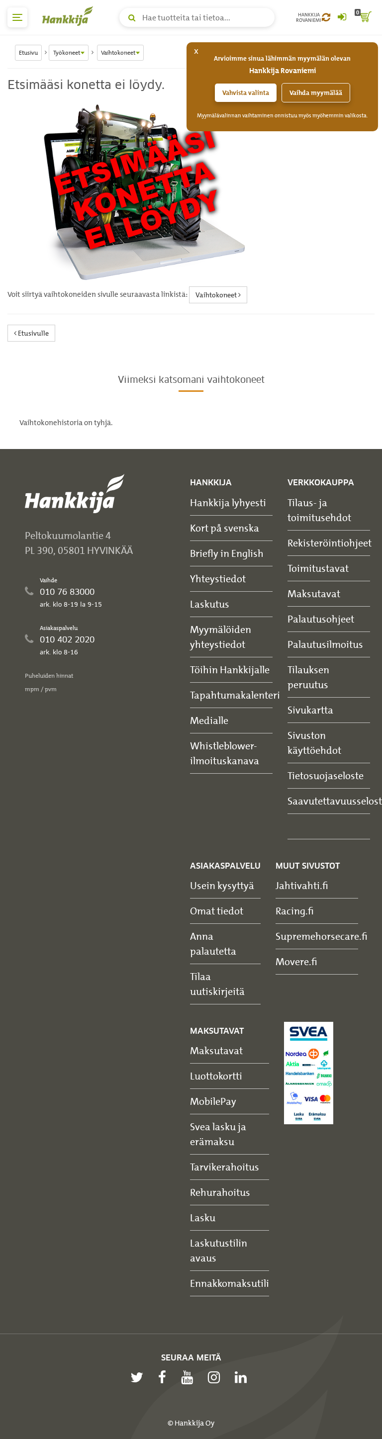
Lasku (202, 1217)
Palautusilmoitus (325, 644)
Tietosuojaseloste (325, 775)
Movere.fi (296, 961)
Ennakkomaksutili (229, 1283)
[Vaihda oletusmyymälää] (326, 17)
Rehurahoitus (220, 1192)
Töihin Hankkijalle (230, 669)
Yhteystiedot (218, 578)
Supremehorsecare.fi (322, 936)
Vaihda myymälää (315, 93)
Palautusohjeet (320, 619)
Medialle (209, 720)
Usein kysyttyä (222, 885)
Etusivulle (32, 333)
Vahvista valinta (245, 93)
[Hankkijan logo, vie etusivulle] (69, 16)
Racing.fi (295, 910)
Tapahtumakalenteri (235, 695)
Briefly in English (227, 553)
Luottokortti (216, 1075)
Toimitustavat (318, 568)
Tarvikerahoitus (224, 1166)
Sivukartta (310, 710)
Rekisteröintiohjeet (329, 542)
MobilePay (213, 1101)
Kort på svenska (224, 528)
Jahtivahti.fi (302, 885)
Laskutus (209, 604)
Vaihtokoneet (216, 294)
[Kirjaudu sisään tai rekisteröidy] (342, 17)
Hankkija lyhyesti (228, 502)
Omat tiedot (216, 910)
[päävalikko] (17, 17)
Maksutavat (313, 593)
